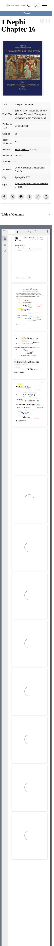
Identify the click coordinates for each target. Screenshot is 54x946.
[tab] (5, 239)
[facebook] (4, 197)
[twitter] (13, 197)
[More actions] (47, 231)
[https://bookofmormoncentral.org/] (38, 239)
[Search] (4, 231)
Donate (27, 13)
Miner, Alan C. (22, 149)
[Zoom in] (35, 231)
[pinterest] (21, 197)
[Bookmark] (4, 244)
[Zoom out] (29, 231)
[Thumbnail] (4, 238)
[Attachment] (4, 251)
